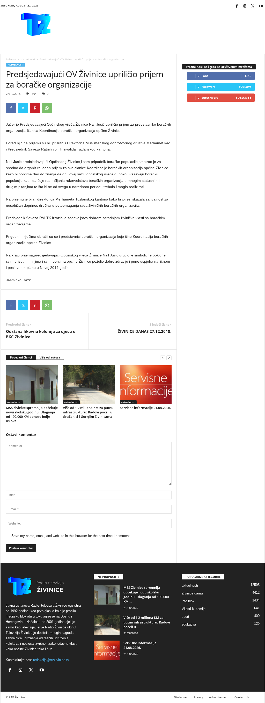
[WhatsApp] (47, 108)
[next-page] (169, 357)
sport (185, 617)
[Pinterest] (35, 108)
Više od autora (50, 357)
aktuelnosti (28, 59)
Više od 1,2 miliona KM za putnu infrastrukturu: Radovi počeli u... (146, 622)
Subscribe (243, 97)
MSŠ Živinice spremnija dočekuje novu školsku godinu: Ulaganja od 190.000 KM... (146, 594)
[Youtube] (261, 6)
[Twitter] (253, 6)
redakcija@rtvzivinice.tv (51, 660)
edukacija (189, 624)
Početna (11, 59)
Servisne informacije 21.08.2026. (145, 407)
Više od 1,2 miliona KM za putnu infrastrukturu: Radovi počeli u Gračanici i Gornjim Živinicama (88, 412)
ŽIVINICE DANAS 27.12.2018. (144, 331)
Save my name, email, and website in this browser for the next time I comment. (71, 536)
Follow (245, 87)
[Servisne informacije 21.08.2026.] (146, 384)
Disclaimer (181, 697)
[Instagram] (245, 6)
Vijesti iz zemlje (193, 609)
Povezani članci (21, 357)
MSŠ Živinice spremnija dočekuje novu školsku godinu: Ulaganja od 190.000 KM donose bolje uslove (32, 414)
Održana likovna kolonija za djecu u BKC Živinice (41, 334)
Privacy (198, 697)
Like (248, 76)
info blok (188, 601)
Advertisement (219, 697)
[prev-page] (162, 357)
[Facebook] (237, 6)
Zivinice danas (192, 593)
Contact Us (241, 697)
